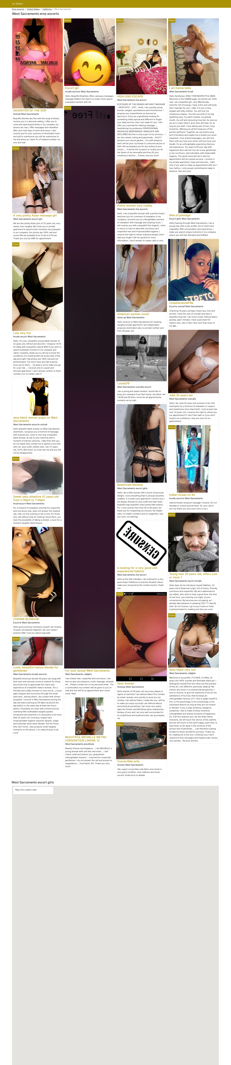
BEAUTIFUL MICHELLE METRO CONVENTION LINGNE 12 (85, 738)
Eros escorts (18, 9)
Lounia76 (123, 383)
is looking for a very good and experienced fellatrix (137, 569)
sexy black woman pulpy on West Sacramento (35, 419)
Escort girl (72, 88)
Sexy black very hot (182, 669)
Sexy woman (125, 683)
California (47, 9)
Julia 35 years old (181, 395)
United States (33, 9)
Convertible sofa (128, 761)
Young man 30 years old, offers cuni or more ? (193, 575)
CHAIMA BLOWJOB (26, 619)
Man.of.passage (179, 215)
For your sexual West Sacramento (87, 670)
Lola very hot (22, 333)
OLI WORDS (17, 4)
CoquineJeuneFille (181, 302)
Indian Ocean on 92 (182, 494)
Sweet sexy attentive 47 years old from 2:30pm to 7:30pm (36, 498)
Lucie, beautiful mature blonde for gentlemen (35, 669)
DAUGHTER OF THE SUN (29, 110)
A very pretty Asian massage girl (35, 215)
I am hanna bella (180, 88)
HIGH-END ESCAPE (130, 96)
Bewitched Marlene (130, 484)
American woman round (133, 314)
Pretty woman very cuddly (134, 205)
